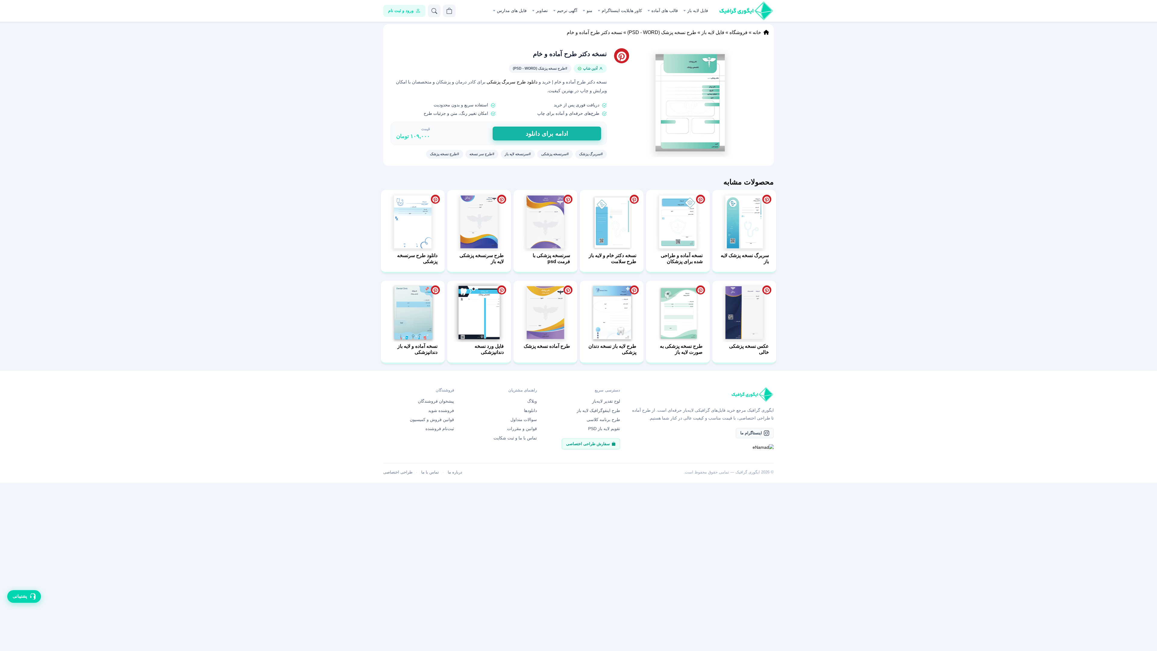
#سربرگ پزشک (591, 154)
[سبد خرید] (449, 11)
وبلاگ (532, 401)
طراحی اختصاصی (397, 472)
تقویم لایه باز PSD (604, 428)
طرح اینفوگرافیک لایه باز (598, 410)
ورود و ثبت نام (401, 10)
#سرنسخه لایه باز (518, 154)
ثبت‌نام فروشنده (439, 428)
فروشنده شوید (441, 410)
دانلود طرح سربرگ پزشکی (512, 82)
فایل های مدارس (512, 10)
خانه (757, 32)
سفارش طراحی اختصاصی (588, 444)
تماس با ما (430, 472)
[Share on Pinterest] (766, 199)
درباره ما (455, 472)
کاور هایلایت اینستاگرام (622, 10)
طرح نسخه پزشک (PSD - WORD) (661, 32)
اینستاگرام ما (751, 433)
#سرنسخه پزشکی (555, 154)
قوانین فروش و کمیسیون (432, 419)
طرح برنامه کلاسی (603, 419)
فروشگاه (738, 32)
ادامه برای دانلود (547, 133)
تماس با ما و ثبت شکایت (515, 438)
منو (589, 10)
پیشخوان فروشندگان (436, 401)
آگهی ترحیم (567, 10)
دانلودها (530, 410)
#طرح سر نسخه (481, 154)
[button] (690, 102)
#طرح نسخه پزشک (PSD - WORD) (540, 68)
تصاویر (542, 10)
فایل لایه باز (697, 10)
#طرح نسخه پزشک (444, 154)
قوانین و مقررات (522, 428)
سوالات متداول (523, 419)
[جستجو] (434, 11)
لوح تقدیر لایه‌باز (606, 401)
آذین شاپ (590, 68)
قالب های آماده (664, 10)
